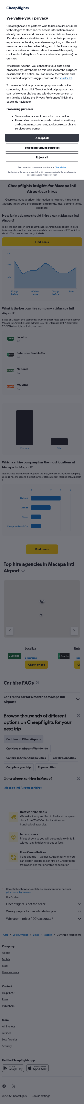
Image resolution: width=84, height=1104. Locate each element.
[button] (42, 138)
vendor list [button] (66, 78)
